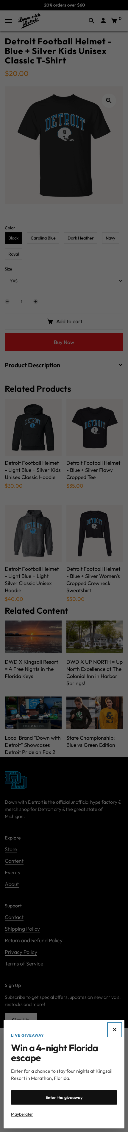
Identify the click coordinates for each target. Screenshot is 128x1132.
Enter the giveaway (64, 1097)
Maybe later (22, 1114)
